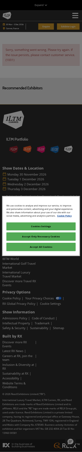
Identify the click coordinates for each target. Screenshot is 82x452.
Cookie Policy (64, 215)
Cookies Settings (41, 226)
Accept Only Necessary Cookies (41, 236)
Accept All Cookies (41, 246)
